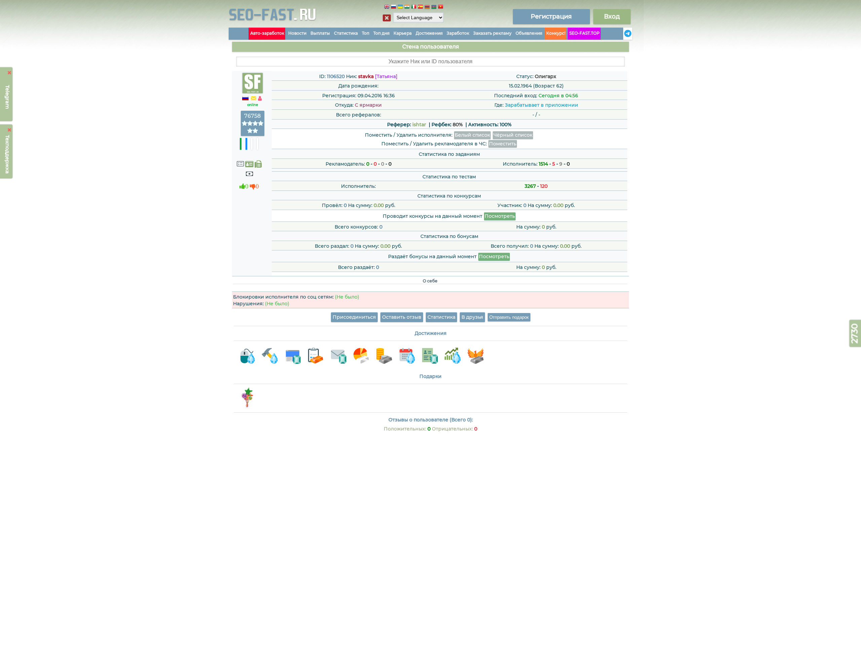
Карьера (403, 33)
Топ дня (381, 33)
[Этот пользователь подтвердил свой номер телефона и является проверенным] (258, 164)
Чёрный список (512, 135)
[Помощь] (621, 34)
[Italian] (413, 7)
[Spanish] (420, 7)
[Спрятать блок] (387, 18)
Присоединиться (354, 317)
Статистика (346, 33)
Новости (297, 33)
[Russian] (393, 7)
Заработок (458, 33)
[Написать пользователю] (253, 98)
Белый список (472, 135)
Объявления (529, 33)
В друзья (472, 317)
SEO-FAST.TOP (584, 33)
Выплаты (320, 33)
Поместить (502, 144)
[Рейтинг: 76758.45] (252, 131)
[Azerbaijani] (434, 7)
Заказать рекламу (492, 33)
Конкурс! (555, 33)
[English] (386, 7)
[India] (407, 7)
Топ (365, 33)
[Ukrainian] (400, 7)
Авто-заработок (267, 33)
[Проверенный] (249, 164)
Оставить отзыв (401, 317)
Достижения (429, 33)
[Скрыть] (9, 73)
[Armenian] (427, 7)
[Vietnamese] (440, 7)
